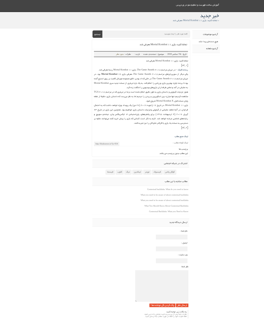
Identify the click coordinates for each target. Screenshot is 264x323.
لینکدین (137, 172)
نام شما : (183, 231)
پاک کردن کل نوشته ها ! (162, 305)
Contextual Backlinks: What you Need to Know (168, 211)
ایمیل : (184, 243)
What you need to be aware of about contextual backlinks (164, 195)
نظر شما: (184, 267)
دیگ (128, 172)
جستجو (97, 34)
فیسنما (110, 172)
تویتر (147, 172)
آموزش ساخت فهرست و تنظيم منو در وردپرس (197, 5)
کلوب (119, 172)
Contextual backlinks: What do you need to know (167, 189)
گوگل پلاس (170, 172)
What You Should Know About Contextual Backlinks (166, 206)
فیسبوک (157, 172)
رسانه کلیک (183, 70)
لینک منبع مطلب (181, 136)
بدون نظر (120, 54)
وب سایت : (182, 255)
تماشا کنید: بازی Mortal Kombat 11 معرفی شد (163, 44)
